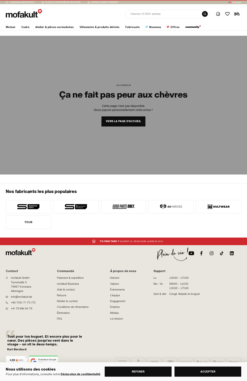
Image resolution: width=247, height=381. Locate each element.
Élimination (63, 313)
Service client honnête (104, 2)
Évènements (117, 289)
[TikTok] (221, 253)
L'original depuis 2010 (22, 2)
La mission (116, 318)
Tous (28, 222)
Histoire (114, 278)
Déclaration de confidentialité (80, 374)
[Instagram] (211, 253)
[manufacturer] (28, 206)
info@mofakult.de (21, 297)
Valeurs (114, 284)
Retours (61, 295)
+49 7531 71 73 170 (23, 302)
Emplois (115, 307)
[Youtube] (191, 253)
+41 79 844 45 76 (21, 308)
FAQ (59, 318)
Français (236, 2)
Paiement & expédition (70, 278)
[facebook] (201, 253)
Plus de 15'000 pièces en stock (62, 2)
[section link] (193, 28)
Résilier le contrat (67, 301)
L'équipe (115, 295)
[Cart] (237, 14)
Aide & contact (66, 289)
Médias (114, 313)
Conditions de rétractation (73, 307)
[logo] (24, 13)
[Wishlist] (227, 14)
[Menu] (26, 358)
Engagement (117, 301)
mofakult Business (68, 284)
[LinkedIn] (231, 253)
